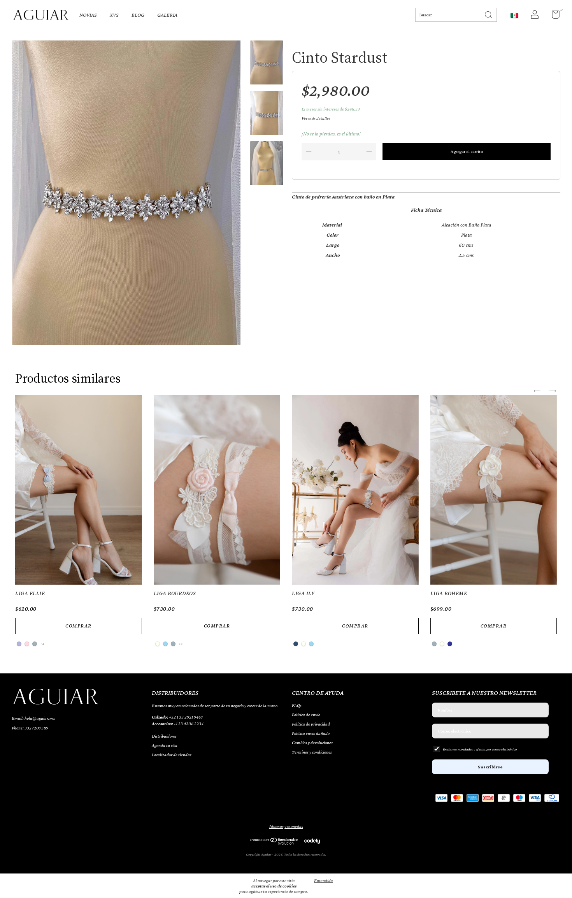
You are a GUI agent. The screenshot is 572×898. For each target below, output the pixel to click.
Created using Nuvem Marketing (286, 216)
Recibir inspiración (286, 189)
